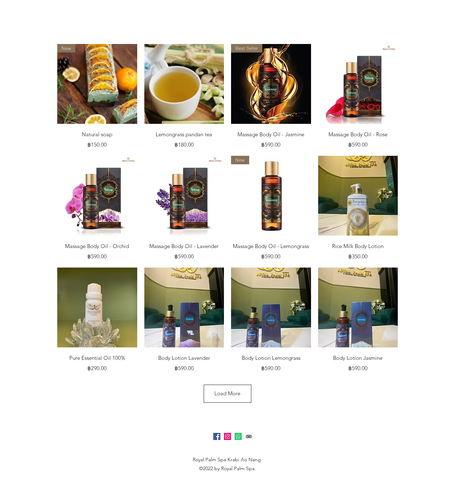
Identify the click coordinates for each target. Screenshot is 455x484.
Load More (227, 393)
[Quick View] (184, 84)
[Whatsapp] (238, 436)
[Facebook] (216, 436)
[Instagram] (227, 436)
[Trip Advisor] (248, 436)
